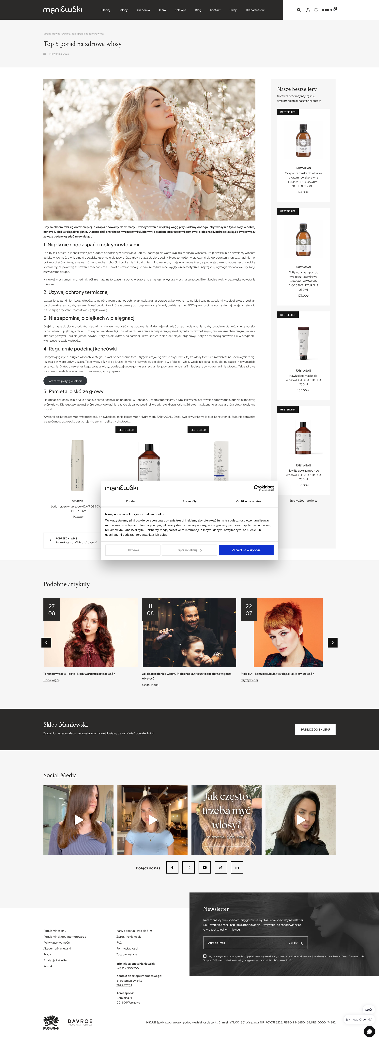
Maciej (105, 10)
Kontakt (215, 10)
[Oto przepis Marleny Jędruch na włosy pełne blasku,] (78, 820)
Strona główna (51, 33)
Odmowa (133, 550)
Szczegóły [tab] (189, 501)
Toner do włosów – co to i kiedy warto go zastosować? (79, 673)
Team (162, 10)
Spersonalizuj (187, 550)
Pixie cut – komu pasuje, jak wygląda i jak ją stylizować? (277, 673)
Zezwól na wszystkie (246, 550)
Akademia (143, 10)
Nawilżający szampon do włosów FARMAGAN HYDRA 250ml (303, 475)
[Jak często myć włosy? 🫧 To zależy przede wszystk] (226, 820)
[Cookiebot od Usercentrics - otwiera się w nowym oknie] (256, 488)
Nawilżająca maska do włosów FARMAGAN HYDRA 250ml (303, 380)
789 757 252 (124, 985)
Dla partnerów (255, 10)
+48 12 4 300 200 (127, 968)
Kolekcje (180, 10)
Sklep (233, 10)
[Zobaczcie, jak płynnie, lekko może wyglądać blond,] (152, 820)
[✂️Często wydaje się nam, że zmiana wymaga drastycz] (300, 820)
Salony (123, 10)
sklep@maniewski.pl (129, 980)
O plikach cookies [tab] (248, 501)
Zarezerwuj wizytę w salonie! (65, 381)
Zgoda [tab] (130, 501)
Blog (198, 10)
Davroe (66, 33)
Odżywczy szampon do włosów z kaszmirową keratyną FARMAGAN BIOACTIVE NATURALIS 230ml (303, 280)
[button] (299, 10)
